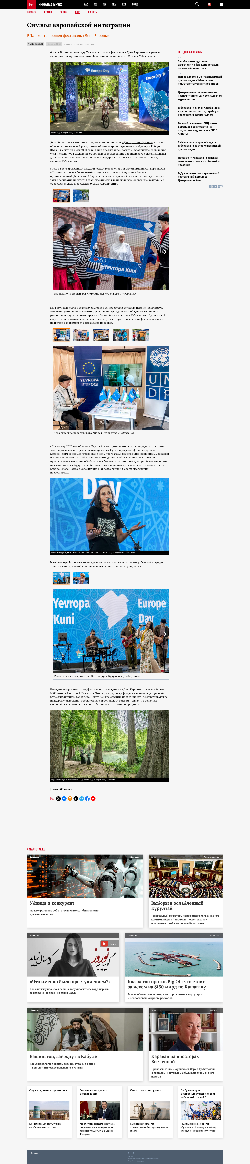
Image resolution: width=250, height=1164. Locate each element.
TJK (104, 4)
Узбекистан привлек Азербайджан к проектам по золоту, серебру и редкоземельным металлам (199, 111)
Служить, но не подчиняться (48, 1090)
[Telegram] (81, 798)
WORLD (135, 4)
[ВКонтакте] (64, 798)
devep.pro (140, 1161)
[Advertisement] (109, 826)
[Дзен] (75, 798)
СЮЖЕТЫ (93, 12)
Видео (63, 12)
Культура (68, 44)
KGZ (95, 4)
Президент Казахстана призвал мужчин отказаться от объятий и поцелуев (199, 161)
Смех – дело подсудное (145, 1090)
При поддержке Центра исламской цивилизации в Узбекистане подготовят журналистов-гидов (200, 80)
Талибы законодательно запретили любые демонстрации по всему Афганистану (198, 64)
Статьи (48, 12)
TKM (114, 4)
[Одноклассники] (70, 798)
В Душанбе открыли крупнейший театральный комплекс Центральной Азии (198, 176)
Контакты (34, 1153)
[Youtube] (93, 798)
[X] (58, 798)
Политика (89, 44)
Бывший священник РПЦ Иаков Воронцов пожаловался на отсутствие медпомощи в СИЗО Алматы (197, 128)
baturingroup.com (147, 1158)
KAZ (86, 4)
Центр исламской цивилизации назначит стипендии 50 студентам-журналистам (200, 95)
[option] (61, 195)
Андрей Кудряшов (35, 44)
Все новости (216, 187)
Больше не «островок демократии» (93, 1092)
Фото (77, 12)
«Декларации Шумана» (137, 142)
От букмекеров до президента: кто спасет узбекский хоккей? (198, 1094)
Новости (31, 12)
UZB (124, 4)
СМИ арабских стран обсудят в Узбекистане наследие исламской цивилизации (199, 145)
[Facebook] (87, 798)
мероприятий (59, 56)
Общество (78, 44)
